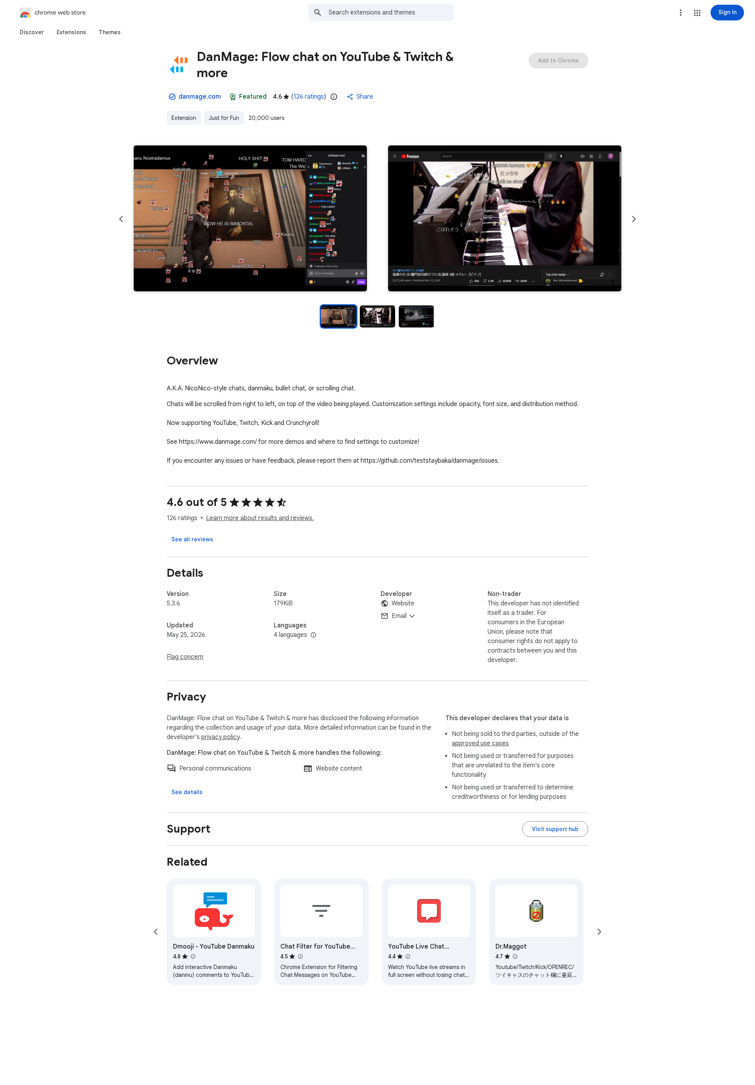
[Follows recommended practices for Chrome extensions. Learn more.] (232, 96)
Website (403, 603)
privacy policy (220, 737)
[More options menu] (681, 12)
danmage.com (200, 97)
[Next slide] (634, 219)
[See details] (187, 792)
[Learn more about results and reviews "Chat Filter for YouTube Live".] (300, 956)
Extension (183, 117)
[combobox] (391, 12)
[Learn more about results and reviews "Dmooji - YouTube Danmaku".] (192, 956)
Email (399, 616)
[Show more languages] (313, 635)
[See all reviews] (192, 539)
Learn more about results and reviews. (260, 518)
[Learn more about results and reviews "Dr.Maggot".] (515, 956)
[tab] (31, 32)
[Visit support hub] (555, 829)
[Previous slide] (121, 219)
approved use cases (480, 743)
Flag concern (185, 657)
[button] (697, 13)
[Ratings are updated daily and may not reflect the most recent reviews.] (334, 97)
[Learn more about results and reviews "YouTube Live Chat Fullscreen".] (407, 956)
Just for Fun (224, 117)
